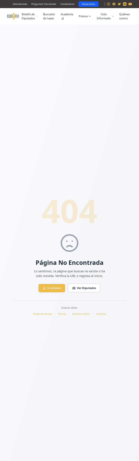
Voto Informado (104, 16)
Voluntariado (20, 4)
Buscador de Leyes (49, 16)
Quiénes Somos (81, 313)
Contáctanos (67, 4)
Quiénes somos (124, 16)
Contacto (101, 313)
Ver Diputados (86, 288)
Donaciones (88, 4)
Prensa (83, 16)
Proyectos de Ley (42, 313)
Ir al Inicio (54, 288)
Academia (67, 14)
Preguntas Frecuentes (43, 4)
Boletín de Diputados (28, 16)
